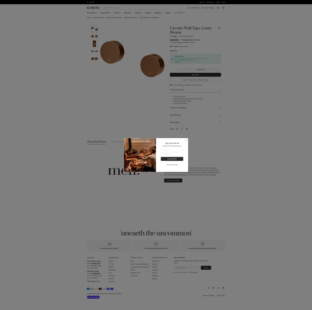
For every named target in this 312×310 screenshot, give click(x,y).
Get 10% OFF (172, 159)
